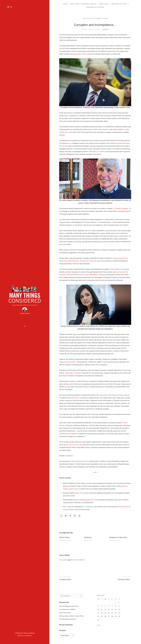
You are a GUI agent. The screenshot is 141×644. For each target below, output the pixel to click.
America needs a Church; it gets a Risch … (72, 616)
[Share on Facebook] (61, 516)
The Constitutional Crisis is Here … (69, 606)
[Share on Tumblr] (79, 516)
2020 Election (88, 18)
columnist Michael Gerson (79, 461)
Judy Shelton (115, 269)
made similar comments (73, 373)
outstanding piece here (86, 500)
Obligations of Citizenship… (118, 537)
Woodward (88, 537)
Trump (105, 18)
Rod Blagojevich (64, 143)
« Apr (98, 625)
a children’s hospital (121, 208)
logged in (70, 560)
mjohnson (106, 29)
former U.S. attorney (98, 151)
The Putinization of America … (68, 619)
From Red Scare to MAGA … (68, 609)
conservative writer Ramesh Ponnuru (111, 395)
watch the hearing (88, 261)
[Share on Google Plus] (70, 516)
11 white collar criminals (100, 129)
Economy (98, 18)
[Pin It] (75, 516)
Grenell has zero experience (68, 434)
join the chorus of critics (75, 445)
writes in (81, 493)
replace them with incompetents (83, 54)
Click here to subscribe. (25, 635)
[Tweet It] (66, 516)
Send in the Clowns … (66, 612)
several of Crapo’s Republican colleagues (91, 274)
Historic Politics (64, 537)
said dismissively (70, 362)
